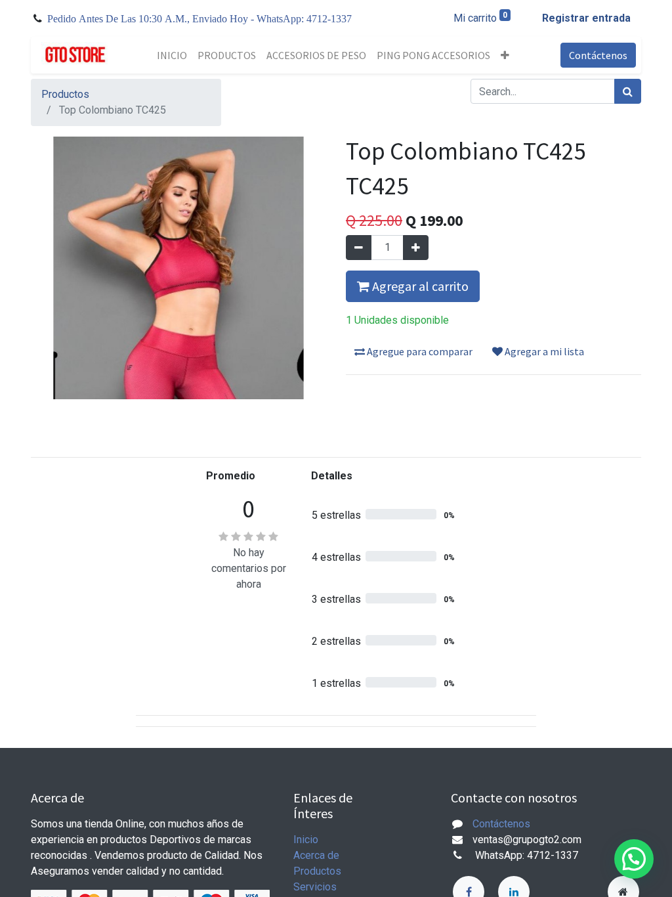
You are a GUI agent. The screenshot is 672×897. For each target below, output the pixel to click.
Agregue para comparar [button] (418, 351)
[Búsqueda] (627, 91)
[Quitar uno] (358, 247)
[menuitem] (172, 55)
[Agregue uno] (416, 247)
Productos (65, 94)
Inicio (305, 839)
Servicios (315, 887)
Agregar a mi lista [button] (543, 351)
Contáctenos (598, 55)
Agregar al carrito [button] (419, 286)
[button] (504, 55)
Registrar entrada (586, 18)
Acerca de (316, 855)
